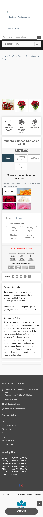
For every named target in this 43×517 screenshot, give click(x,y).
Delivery (9, 218)
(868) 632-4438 (26, 7)
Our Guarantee (7, 444)
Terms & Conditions (9, 425)
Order (21, 511)
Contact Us (6, 433)
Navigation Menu (11, 44)
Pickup (19, 218)
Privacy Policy (7, 429)
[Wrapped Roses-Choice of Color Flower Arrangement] (8, 104)
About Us (5, 421)
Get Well (12, 56)
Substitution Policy (8, 440)
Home (4, 56)
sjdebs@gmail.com (12, 404)
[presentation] (0, 108)
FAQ (3, 437)
